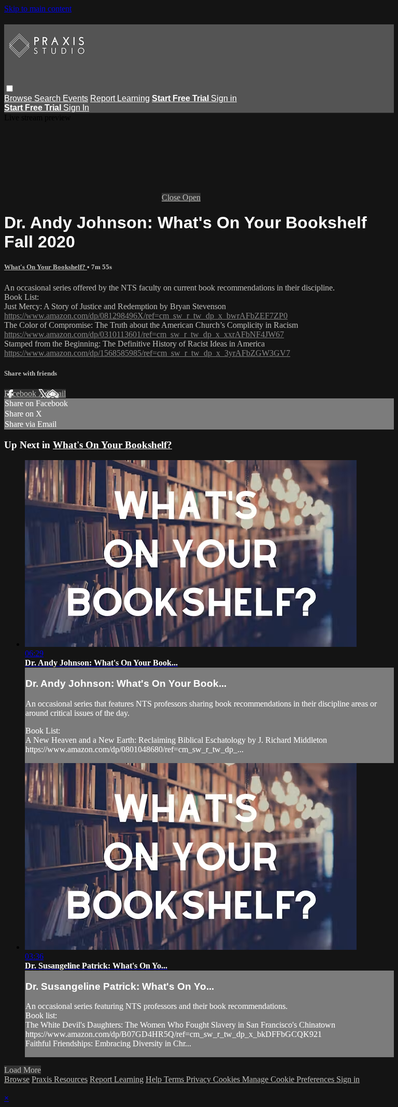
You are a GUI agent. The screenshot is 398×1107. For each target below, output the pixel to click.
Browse (19, 98)
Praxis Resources (60, 1079)
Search (48, 98)
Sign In (76, 107)
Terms (175, 1079)
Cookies (227, 1079)
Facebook (21, 393)
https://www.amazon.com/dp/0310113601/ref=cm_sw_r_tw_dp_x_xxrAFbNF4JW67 (144, 334)
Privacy (199, 1079)
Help (155, 1079)
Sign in (224, 98)
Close (172, 197)
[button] (9, 88)
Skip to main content (38, 8)
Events (75, 98)
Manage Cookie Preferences (289, 1079)
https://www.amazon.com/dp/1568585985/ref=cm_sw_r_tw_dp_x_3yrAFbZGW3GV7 (147, 353)
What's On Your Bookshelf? (45, 267)
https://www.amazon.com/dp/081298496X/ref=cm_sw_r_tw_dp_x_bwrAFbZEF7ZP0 (146, 315)
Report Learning (120, 98)
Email (56, 393)
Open (191, 197)
